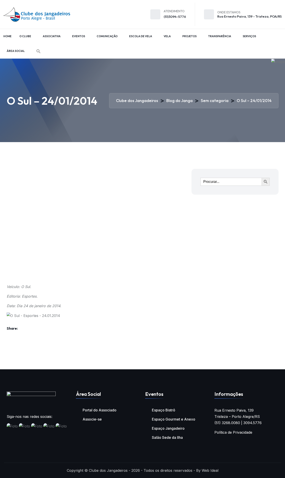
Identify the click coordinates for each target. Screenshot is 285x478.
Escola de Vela (140, 36)
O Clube (25, 36)
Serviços (249, 36)
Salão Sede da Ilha (167, 437)
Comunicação (107, 36)
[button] (38, 51)
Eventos (78, 36)
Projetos (189, 36)
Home (7, 36)
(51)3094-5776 (175, 16)
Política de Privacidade (233, 432)
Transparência (219, 36)
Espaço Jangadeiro (168, 428)
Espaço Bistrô (163, 410)
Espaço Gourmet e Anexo (173, 419)
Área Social (16, 51)
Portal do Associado (99, 410)
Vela (167, 36)
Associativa (52, 36)
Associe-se (92, 419)
